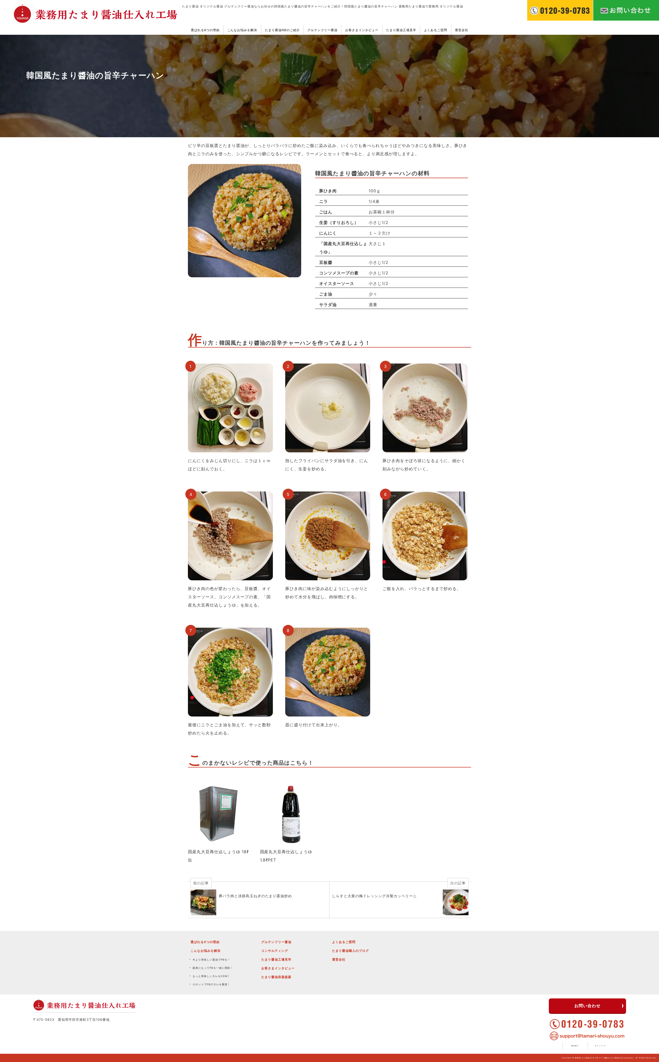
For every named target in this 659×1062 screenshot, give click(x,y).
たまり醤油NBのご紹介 (282, 30)
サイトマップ (600, 1046)
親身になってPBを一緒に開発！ (213, 967)
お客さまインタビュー (362, 30)
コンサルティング (274, 951)
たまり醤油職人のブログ (350, 951)
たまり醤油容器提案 (276, 977)
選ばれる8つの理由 (205, 30)
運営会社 (461, 30)
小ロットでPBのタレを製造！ (211, 984)
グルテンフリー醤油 (322, 30)
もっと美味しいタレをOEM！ (211, 976)
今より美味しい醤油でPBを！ (211, 959)
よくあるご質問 (435, 30)
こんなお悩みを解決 (242, 30)
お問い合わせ (587, 1005)
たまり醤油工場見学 (401, 30)
